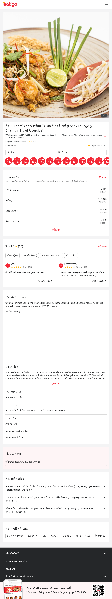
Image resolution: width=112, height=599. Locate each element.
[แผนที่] (105, 136)
